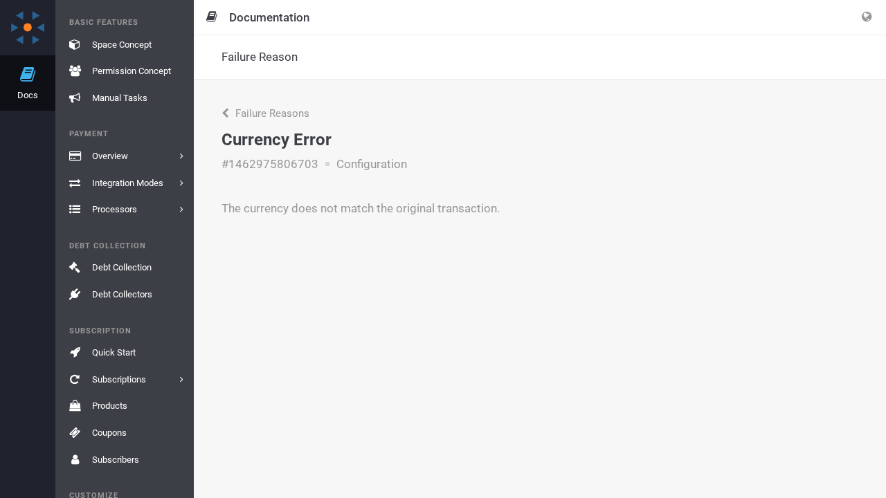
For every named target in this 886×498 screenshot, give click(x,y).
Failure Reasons (271, 113)
